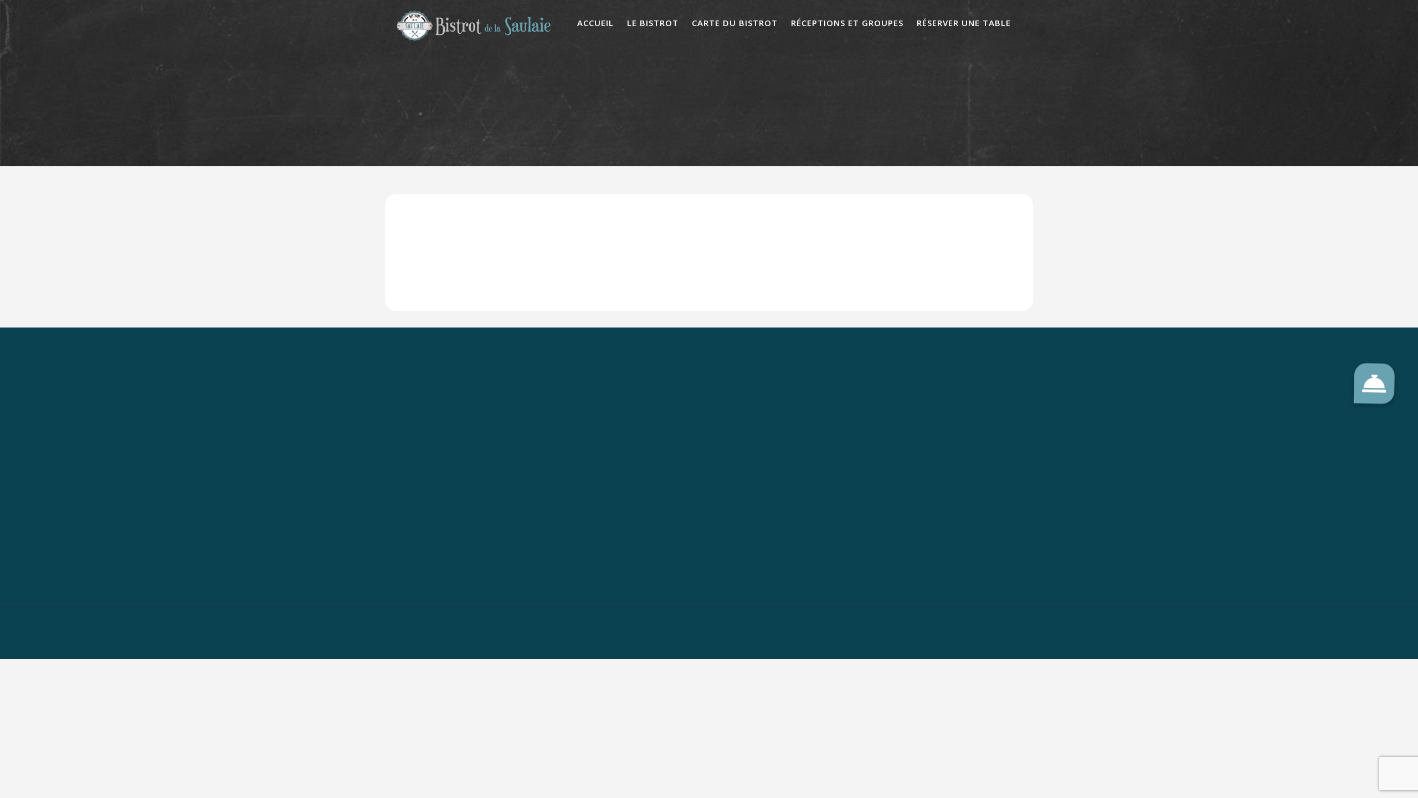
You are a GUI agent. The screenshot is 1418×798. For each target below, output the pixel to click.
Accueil (595, 22)
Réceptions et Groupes (847, 22)
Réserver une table (964, 22)
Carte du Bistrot (735, 22)
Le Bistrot (653, 22)
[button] (1374, 383)
